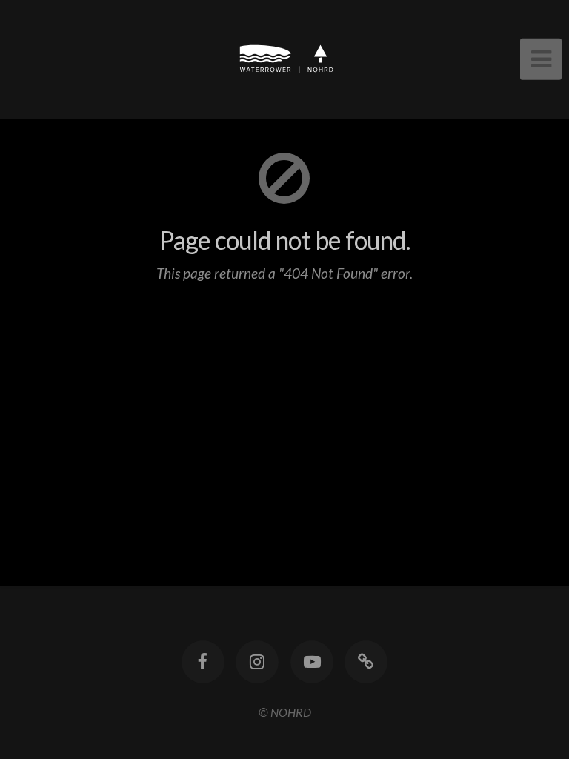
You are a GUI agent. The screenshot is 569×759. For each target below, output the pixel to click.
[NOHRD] (366, 661)
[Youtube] (311, 661)
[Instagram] (257, 661)
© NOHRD (285, 712)
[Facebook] (203, 661)
